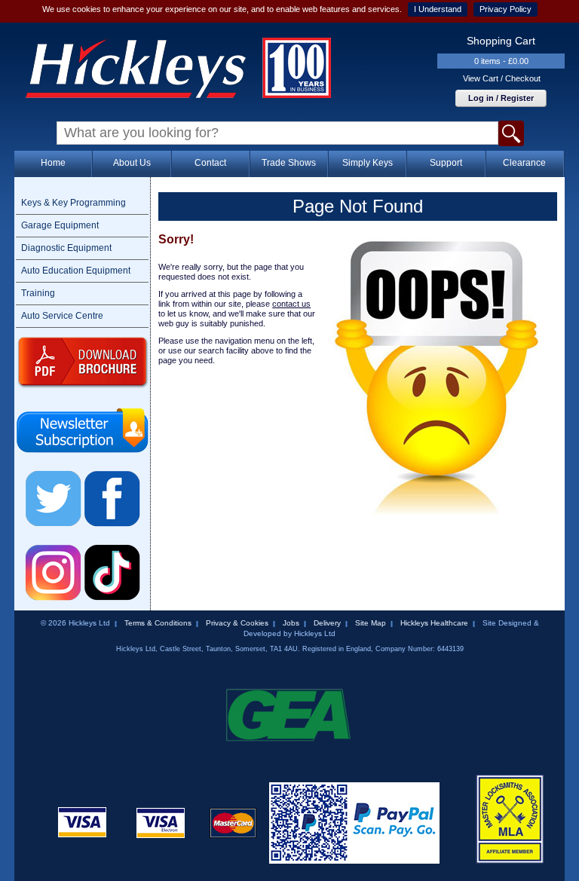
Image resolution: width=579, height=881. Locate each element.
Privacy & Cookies (237, 623)
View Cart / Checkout (502, 78)
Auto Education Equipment (75, 270)
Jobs (291, 623)
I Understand (437, 9)
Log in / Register (501, 97)
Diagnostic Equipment (66, 248)
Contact (210, 163)
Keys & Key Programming (73, 202)
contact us (291, 303)
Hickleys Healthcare (434, 623)
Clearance (524, 163)
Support (446, 163)
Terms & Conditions (157, 623)
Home (53, 163)
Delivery (327, 623)
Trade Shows (289, 163)
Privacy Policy (505, 9)
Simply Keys (367, 163)
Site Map (370, 623)
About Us (132, 163)
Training (38, 293)
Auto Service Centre (62, 315)
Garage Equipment (60, 225)
